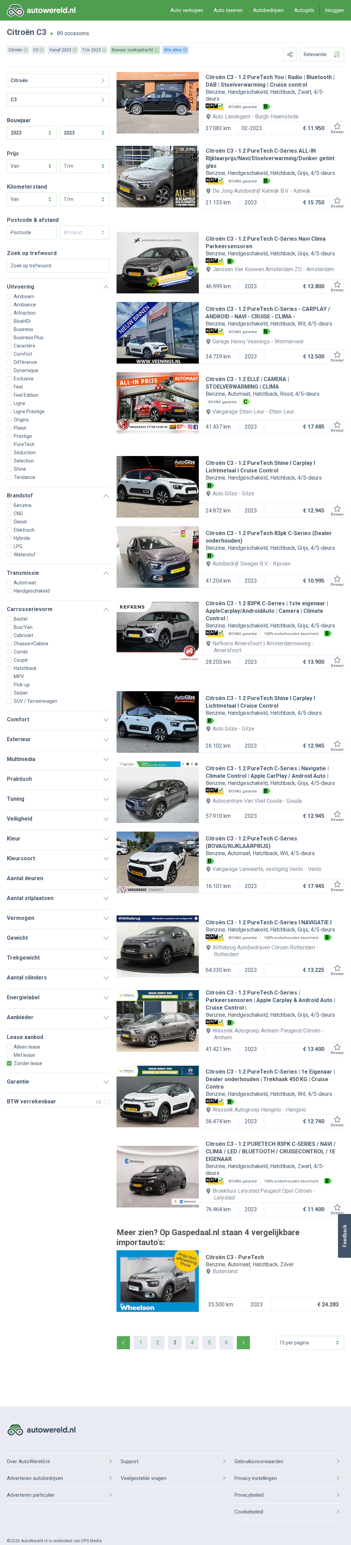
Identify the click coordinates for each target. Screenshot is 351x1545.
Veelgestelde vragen (143, 1478)
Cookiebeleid (248, 1512)
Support (129, 1461)
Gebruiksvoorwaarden (258, 1461)
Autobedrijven (268, 10)
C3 (41, 32)
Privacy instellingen (255, 1478)
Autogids (304, 10)
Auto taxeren (228, 10)
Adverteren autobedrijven (35, 1478)
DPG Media (91, 1540)
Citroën (20, 32)
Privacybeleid (249, 1495)
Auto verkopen (186, 10)
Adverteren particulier (31, 1495)
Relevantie (315, 54)
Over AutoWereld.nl (28, 1461)
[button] (344, 1236)
